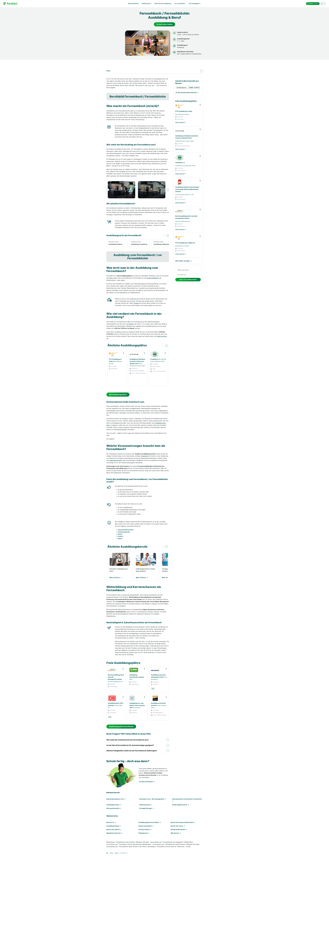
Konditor (120, 536)
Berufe (116, 853)
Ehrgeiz (136, 303)
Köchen (131, 324)
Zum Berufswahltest (146, 781)
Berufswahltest (133, 3)
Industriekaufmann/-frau (115, 799)
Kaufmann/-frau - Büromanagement (152, 799)
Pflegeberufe (143, 833)
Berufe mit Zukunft (113, 829)
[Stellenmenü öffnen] (124, 353)
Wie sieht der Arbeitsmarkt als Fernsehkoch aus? (127, 740)
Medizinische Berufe (113, 833)
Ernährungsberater (124, 532)
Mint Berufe (175, 833)
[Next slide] (167, 235)
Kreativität (144, 456)
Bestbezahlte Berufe (178, 829)
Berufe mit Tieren (177, 826)
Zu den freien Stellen (164, 24)
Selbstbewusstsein (115, 460)
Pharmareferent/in (113, 808)
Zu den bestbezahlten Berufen (186, 92)
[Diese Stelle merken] (200, 104)
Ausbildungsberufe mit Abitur (149, 822)
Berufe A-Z (110, 822)
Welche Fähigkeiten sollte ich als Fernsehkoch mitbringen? (131, 751)
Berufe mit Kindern (145, 826)
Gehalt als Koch (162, 336)
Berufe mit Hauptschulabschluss (182, 822)
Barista (120, 534)
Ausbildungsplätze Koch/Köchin (121, 726)
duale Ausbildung (153, 278)
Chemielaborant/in (113, 805)
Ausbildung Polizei (113, 826)
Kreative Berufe (144, 829)
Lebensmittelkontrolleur (126, 529)
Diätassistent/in (145, 805)
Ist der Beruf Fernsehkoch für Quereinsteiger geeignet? (130, 745)
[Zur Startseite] (10, 3)
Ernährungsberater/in (180, 805)
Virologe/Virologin (146, 808)
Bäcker (120, 538)
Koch (111, 278)
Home (111, 853)
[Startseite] (107, 853)
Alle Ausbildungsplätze (118, 394)
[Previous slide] (164, 235)
